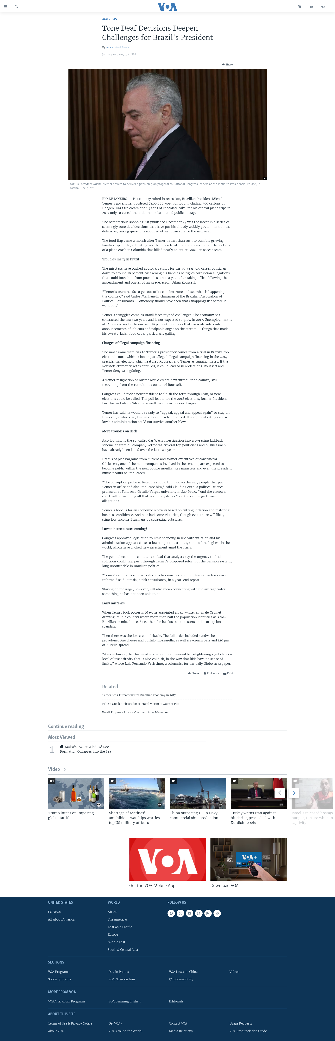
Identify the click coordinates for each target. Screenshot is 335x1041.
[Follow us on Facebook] (171, 913)
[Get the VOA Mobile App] (167, 859)
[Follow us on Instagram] (198, 913)
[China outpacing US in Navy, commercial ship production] (198, 793)
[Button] (227, 64)
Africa (112, 912)
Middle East (116, 942)
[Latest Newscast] (323, 7)
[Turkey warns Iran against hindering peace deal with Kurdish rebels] (259, 793)
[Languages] (299, 7)
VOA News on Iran (122, 979)
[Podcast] (217, 913)
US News (54, 912)
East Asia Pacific (120, 927)
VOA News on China (183, 972)
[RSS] (208, 913)
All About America (61, 919)
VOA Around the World (125, 1031)
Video (54, 769)
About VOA (56, 1031)
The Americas (118, 919)
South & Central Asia (123, 950)
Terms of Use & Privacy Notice (70, 1023)
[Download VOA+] (248, 859)
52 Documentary (181, 979)
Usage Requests (241, 1023)
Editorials (176, 1001)
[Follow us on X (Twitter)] (180, 913)
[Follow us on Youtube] (189, 913)
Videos (234, 972)
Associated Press (117, 47)
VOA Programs (58, 972)
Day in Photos (119, 972)
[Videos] (311, 7)
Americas (109, 19)
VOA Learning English (125, 1001)
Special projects (59, 979)
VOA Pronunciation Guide (248, 1031)
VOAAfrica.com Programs (66, 1001)
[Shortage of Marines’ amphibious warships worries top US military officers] (137, 793)
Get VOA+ (115, 1023)
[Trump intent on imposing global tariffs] (76, 793)
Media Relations (181, 1031)
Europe (113, 934)
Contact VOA (178, 1023)
